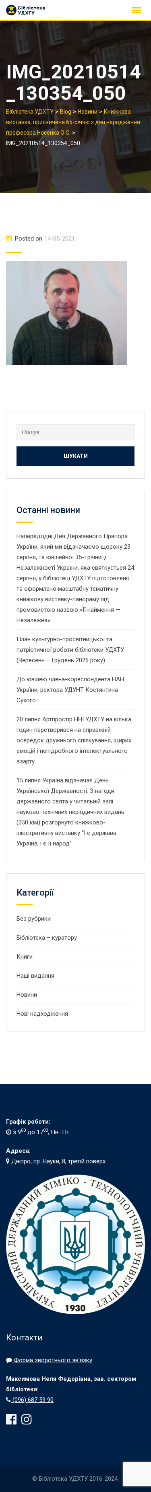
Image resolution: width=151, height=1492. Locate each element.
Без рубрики (34, 918)
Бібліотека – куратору (47, 937)
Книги (25, 956)
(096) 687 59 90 (32, 1399)
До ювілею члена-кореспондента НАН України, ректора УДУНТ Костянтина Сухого (70, 690)
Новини (27, 994)
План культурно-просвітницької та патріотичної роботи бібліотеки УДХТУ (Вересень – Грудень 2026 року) (70, 650)
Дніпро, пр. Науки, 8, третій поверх (57, 1161)
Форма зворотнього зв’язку (52, 1360)
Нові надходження (42, 1013)
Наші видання (35, 975)
